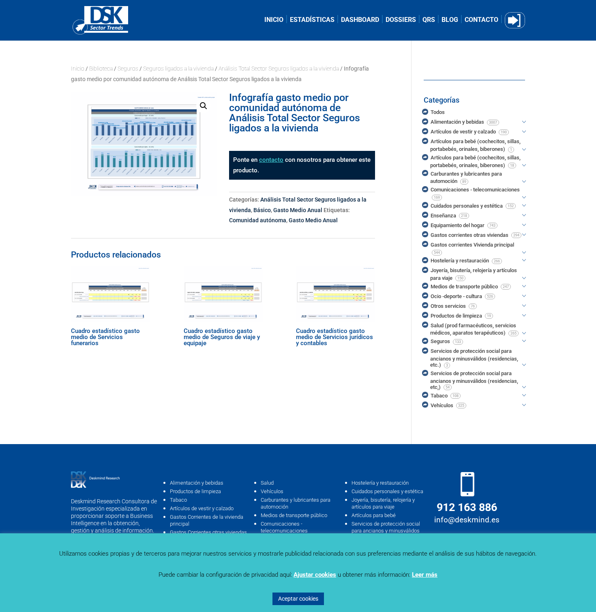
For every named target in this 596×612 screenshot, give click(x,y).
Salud (267, 483)
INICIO (273, 20)
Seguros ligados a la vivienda (178, 68)
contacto (271, 159)
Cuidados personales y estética (387, 491)
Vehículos (272, 491)
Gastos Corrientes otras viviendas (208, 532)
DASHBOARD (360, 20)
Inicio (77, 68)
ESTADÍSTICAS (312, 20)
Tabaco (178, 500)
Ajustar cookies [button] (315, 574)
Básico (262, 210)
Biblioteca (101, 68)
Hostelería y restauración (380, 483)
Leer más (424, 574)
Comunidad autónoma (257, 220)
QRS (428, 20)
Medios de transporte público (294, 515)
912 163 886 (467, 507)
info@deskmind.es (467, 519)
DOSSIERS (401, 20)
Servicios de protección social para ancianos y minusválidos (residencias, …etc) (386, 531)
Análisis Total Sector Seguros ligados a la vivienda (279, 68)
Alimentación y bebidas (196, 483)
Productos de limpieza (195, 491)
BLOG (450, 20)
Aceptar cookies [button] (298, 598)
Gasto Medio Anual (297, 210)
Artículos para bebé (374, 515)
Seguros (128, 68)
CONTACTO (481, 20)
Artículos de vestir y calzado (202, 508)
